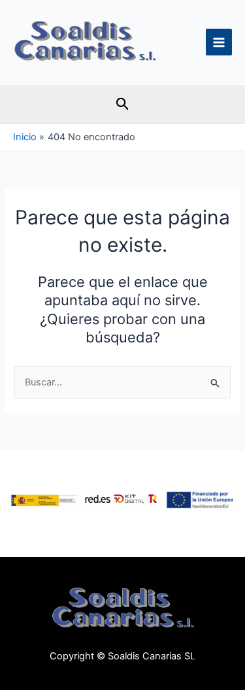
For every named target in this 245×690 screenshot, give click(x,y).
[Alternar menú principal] (219, 42)
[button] (123, 104)
